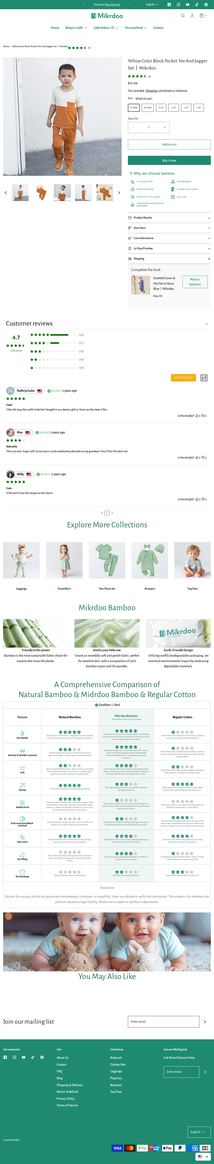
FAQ (59, 1071)
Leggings (21, 588)
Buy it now (169, 160)
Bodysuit (116, 1057)
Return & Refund (67, 1091)
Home (55, 27)
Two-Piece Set (107, 588)
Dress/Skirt (64, 588)
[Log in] (192, 16)
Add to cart (169, 144)
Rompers (150, 588)
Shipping (151, 90)
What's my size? (143, 98)
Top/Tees (192, 588)
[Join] (205, 1021)
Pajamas (116, 1078)
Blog (60, 1078)
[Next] (130, 4)
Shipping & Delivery (70, 1085)
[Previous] (84, 4)
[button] (5, 192)
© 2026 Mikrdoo (11, 1140)
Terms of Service (67, 1105)
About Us (63, 1057)
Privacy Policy (66, 1098)
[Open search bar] (183, 15)
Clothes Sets (118, 1064)
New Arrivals (112, 4)
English (150, 4)
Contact (158, 27)
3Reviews (16, 350)
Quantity (133, 118)
